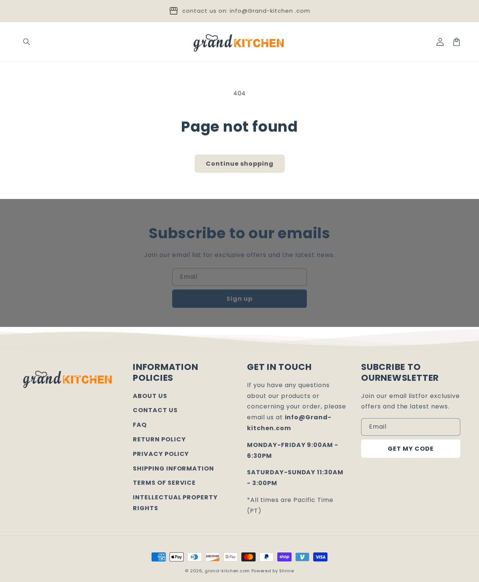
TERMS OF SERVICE (164, 482)
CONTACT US (155, 410)
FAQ (140, 424)
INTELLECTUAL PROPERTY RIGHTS (175, 502)
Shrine (286, 571)
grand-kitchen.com (227, 571)
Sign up (239, 298)
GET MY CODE (411, 448)
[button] (27, 42)
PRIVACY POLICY (161, 454)
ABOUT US (150, 396)
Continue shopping (240, 163)
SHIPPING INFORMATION (173, 468)
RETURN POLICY (159, 439)
